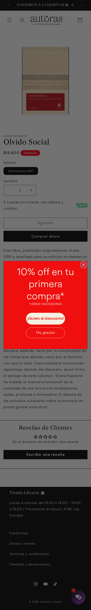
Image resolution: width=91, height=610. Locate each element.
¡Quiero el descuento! (45, 319)
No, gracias (45, 333)
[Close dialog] (83, 265)
